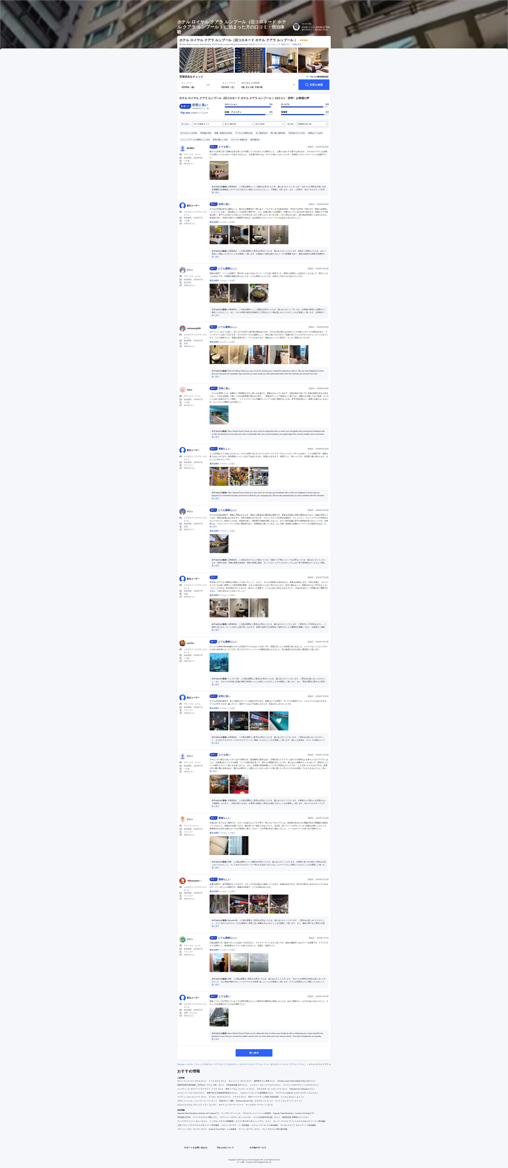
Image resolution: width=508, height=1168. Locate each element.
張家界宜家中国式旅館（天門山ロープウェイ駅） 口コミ (200, 1085)
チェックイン (187, 83)
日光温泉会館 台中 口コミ (237, 1085)
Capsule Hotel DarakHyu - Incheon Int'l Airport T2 (293, 1113)
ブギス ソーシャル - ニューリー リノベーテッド (197, 1101)
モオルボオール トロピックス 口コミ (272, 1089)
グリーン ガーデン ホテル (249, 1129)
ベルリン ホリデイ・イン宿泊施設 (235, 1125)
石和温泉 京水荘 (184, 1117)
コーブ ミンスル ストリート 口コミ (192, 1097)
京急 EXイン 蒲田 (226, 1101)
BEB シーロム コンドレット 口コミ (240, 1089)
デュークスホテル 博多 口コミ (205, 1117)
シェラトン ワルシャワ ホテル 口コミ (265, 1085)
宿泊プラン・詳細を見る (291, 44)
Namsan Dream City (244, 1101)
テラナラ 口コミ (239, 1097)
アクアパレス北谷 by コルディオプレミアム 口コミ (297, 1093)
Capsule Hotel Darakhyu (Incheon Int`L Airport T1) (198, 1113)
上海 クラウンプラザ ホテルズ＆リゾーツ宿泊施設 (198, 1125)
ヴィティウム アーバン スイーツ (288, 1101)
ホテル (190, 1064)
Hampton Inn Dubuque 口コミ (302, 1089)
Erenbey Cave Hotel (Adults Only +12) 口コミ (297, 1081)
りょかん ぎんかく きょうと (292, 1097)
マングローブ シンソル (230, 1113)
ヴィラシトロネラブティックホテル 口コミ (301, 1085)
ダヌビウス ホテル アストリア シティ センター (196, 1105)
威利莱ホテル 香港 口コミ (264, 1081)
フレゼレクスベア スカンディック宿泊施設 (298, 1125)
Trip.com (181, 1064)
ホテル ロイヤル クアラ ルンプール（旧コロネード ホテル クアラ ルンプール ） (273, 1064)
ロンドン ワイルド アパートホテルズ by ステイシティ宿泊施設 (299, 1121)
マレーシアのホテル (203, 1064)
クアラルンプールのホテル (226, 1064)
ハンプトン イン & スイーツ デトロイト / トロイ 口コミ (200, 1089)
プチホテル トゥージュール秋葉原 (256, 1113)
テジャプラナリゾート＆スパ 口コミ (192, 1121)
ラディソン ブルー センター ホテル (192, 1129)
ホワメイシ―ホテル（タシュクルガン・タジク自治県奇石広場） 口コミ (250, 1117)
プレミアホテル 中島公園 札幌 (274, 1129)
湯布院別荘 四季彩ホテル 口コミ (295, 1117)
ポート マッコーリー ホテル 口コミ (192, 1081)
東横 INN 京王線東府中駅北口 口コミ (222, 1093)
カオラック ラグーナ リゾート (231, 1105)
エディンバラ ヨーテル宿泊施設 (265, 1125)
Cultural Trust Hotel (217, 1129)
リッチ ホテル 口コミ (217, 1081)
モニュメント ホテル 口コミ (240, 1081)
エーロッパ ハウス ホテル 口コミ (191, 1093)
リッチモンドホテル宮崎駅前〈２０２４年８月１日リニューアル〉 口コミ (240, 1121)
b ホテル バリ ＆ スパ (264, 1101)
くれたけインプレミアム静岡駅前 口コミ (257, 1093)
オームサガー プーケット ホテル (259, 1105)
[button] (367, 4)
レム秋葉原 (231, 1129)
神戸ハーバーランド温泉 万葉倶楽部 (263, 1097)
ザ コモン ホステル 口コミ (220, 1097)
